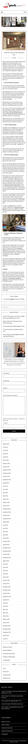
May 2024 (5, 531)
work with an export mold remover (12, 184)
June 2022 (5, 606)
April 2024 (5, 534)
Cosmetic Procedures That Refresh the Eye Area (12, 703)
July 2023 (5, 564)
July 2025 (5, 486)
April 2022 (5, 612)
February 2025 (6, 502)
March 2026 (6, 460)
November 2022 (7, 590)
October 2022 (6, 593)
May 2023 (5, 570)
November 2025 (7, 473)
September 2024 (7, 518)
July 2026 (5, 447)
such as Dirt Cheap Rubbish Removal (14, 112)
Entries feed (6, 671)
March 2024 (6, 538)
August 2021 (6, 635)
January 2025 (6, 505)
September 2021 (7, 632)
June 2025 (5, 489)
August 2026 (6, 444)
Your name (6, 373)
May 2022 (5, 609)
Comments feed (6, 675)
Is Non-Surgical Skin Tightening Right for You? (14, 326)
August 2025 (6, 483)
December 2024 (7, 509)
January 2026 (6, 466)
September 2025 (7, 479)
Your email (6, 380)
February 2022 (6, 619)
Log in (4, 668)
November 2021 (7, 629)
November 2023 (7, 551)
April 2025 (5, 495)
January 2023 (6, 583)
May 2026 (5, 453)
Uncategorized (6, 660)
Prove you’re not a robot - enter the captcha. (14, 419)
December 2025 (7, 470)
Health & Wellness (7, 650)
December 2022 (7, 586)
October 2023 (6, 554)
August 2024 (6, 521)
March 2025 (6, 499)
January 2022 (6, 622)
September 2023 (7, 557)
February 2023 (6, 580)
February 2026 (6, 463)
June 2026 (5, 450)
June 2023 (5, 567)
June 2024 (5, 528)
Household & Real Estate (9, 653)
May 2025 (5, 492)
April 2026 (5, 457)
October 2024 (6, 515)
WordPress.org (6, 678)
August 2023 (6, 560)
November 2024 (7, 512)
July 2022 (5, 603)
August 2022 (6, 599)
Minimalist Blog (23, 740)
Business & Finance (7, 647)
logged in (12, 299)
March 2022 (6, 616)
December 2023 (7, 547)
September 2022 (7, 596)
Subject (5, 388)
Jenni (14, 57)
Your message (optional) (10, 395)
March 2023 (6, 577)
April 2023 (5, 573)
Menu (25, 12)
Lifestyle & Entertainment (9, 656)
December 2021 (7, 625)
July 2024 (5, 525)
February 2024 (6, 541)
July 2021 (5, 638)
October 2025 (6, 476)
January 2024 (6, 544)
